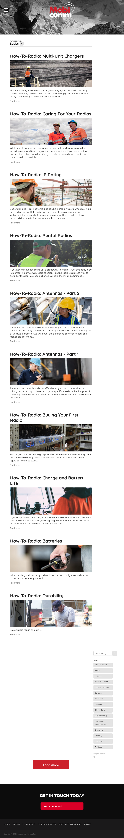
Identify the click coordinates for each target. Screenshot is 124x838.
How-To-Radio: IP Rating (36, 174)
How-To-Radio (101, 665)
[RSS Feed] (94, 757)
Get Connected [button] (53, 806)
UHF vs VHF (99, 741)
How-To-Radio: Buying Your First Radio (44, 417)
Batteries (98, 693)
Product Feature (101, 682)
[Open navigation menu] (18, 10)
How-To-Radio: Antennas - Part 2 (45, 293)
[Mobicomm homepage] (62, 10)
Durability (99, 699)
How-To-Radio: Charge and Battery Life (47, 480)
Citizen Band (100, 710)
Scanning (98, 736)
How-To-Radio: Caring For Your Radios (50, 113)
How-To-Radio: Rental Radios (41, 235)
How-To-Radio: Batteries (36, 540)
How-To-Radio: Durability (36, 595)
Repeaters (99, 730)
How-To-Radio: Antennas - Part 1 (44, 353)
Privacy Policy (33, 834)
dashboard (22, 834)
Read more (15, 101)
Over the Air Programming (100, 722)
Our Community (101, 716)
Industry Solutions (102, 687)
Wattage (98, 747)
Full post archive (99, 754)
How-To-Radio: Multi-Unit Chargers (47, 55)
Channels (98, 704)
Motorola (98, 676)
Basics (97, 670)
